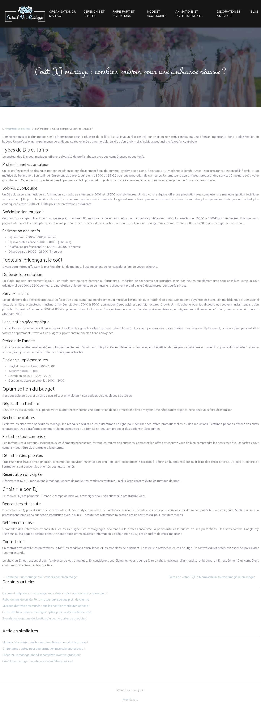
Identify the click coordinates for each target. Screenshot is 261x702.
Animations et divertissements (188, 14)
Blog (254, 11)
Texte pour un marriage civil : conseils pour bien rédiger (42, 577)
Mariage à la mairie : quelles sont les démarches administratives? (45, 642)
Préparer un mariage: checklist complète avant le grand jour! (41, 655)
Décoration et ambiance (229, 14)
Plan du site (130, 699)
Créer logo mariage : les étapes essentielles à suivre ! (37, 661)
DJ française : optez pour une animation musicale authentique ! (43, 648)
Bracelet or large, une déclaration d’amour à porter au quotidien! (44, 618)
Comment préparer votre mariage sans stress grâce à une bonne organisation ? (55, 593)
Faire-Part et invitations (124, 14)
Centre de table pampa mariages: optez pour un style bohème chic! (46, 612)
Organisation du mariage (62, 14)
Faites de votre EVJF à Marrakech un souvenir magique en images (212, 577)
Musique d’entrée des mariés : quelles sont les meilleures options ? (46, 606)
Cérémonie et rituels (94, 14)
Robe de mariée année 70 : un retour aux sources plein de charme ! (46, 599)
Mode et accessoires (156, 14)
